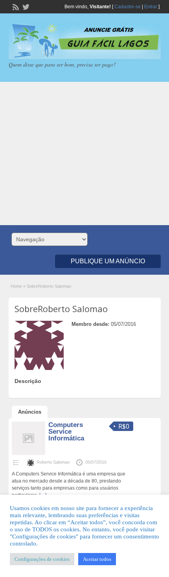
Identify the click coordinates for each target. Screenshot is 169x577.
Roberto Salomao (53, 462)
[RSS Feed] (15, 6)
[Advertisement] (84, 153)
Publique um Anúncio (108, 261)
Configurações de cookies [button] (42, 559)
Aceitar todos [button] (97, 559)
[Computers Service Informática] (28, 453)
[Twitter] (25, 6)
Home (16, 286)
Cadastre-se (127, 6)
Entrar (150, 6)
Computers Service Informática (66, 431)
